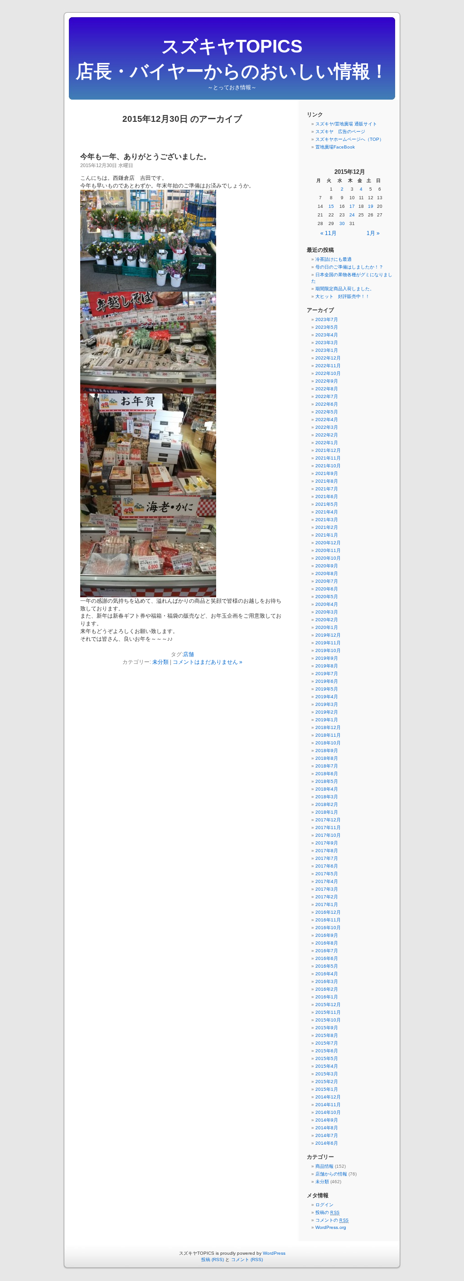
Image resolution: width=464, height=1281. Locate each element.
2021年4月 (326, 511)
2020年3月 (326, 611)
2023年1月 (326, 350)
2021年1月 (326, 535)
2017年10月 (328, 835)
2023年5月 (326, 327)
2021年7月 (326, 488)
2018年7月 (326, 765)
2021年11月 (328, 458)
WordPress (274, 1253)
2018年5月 (326, 781)
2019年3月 (326, 704)
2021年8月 (326, 481)
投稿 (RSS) (212, 1259)
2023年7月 (326, 319)
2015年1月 (326, 1089)
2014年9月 (326, 1120)
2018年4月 (326, 789)
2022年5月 (326, 411)
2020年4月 (326, 604)
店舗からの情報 (331, 1173)
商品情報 (324, 1166)
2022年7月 (326, 396)
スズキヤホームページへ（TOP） (349, 139)
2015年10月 (328, 1019)
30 (342, 223)
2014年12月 (328, 1096)
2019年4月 (326, 696)
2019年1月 (326, 719)
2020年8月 (326, 573)
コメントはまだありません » (207, 662)
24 (352, 214)
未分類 (160, 662)
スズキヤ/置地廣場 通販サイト (346, 123)
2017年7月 (326, 858)
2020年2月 (326, 619)
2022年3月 (326, 427)
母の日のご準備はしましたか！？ (349, 266)
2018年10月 (328, 742)
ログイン (324, 1204)
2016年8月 (326, 942)
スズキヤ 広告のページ (340, 131)
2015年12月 (328, 1004)
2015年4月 (326, 1066)
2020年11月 (328, 550)
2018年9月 (326, 750)
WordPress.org (330, 1227)
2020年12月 (328, 542)
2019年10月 (328, 650)
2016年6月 (326, 958)
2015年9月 (326, 1027)
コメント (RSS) (247, 1259)
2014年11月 (328, 1104)
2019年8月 (326, 665)
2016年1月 (326, 996)
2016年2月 (326, 989)
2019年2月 (326, 712)
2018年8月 (326, 758)
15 (331, 206)
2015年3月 (326, 1073)
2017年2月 (326, 896)
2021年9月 (326, 473)
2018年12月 (328, 727)
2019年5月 (326, 688)
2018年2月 (326, 804)
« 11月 (328, 233)
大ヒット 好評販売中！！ (342, 296)
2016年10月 (328, 927)
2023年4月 (326, 334)
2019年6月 (326, 681)
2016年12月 (328, 912)
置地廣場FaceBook (335, 146)
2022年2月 (326, 434)
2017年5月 (326, 873)
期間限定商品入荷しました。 (344, 288)
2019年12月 (328, 635)
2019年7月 (326, 673)
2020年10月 (328, 558)
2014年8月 (326, 1127)
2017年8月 (326, 850)
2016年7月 (326, 950)
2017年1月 (326, 904)
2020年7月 (326, 581)
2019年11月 (328, 642)
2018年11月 (328, 735)
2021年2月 (326, 527)
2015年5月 (326, 1058)
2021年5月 (326, 504)
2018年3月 (326, 796)
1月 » (373, 233)
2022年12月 (328, 357)
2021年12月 (328, 450)
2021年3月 (326, 519)
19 (370, 206)
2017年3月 (326, 889)
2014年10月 (328, 1112)
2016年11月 (328, 919)
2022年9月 (326, 381)
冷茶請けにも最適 (333, 259)
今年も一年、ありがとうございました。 (145, 156)
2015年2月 (326, 1081)
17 (352, 206)
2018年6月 (326, 773)
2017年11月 (328, 827)
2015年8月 (326, 1035)
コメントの (332, 1220)
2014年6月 (326, 1143)
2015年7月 (326, 1043)
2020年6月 (326, 588)
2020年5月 (326, 596)
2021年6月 (326, 496)
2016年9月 (326, 935)
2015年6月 (326, 1050)
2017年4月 (326, 881)
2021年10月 (328, 465)
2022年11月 (328, 365)
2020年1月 (326, 627)
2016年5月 (326, 966)
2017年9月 (326, 842)
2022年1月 (326, 442)
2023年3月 (326, 342)
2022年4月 (326, 419)
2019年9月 (326, 658)
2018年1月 (326, 812)
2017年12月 (328, 819)
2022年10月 (328, 373)
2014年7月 (326, 1135)
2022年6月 (326, 404)
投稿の (327, 1212)
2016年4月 (326, 973)
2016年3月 (326, 981)
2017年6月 (326, 866)
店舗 (188, 654)
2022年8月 (326, 388)
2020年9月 (326, 565)
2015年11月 (328, 1012)
